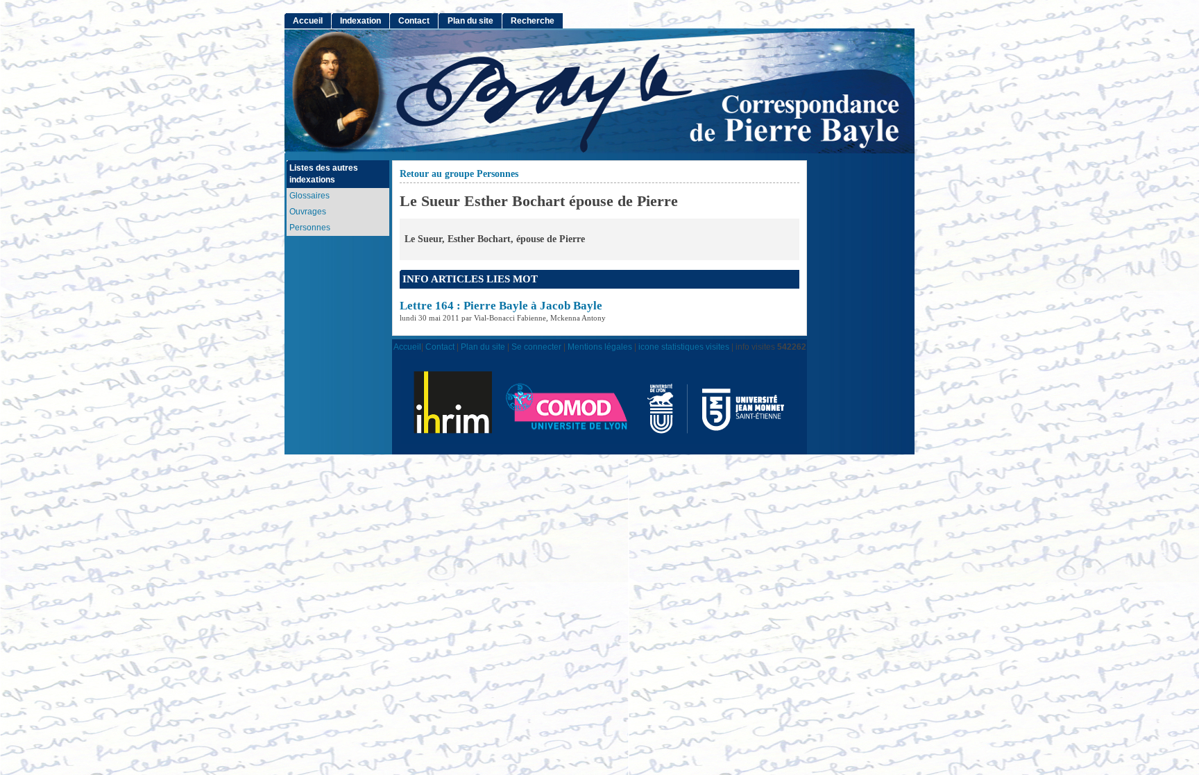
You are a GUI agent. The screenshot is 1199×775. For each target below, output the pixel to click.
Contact (414, 21)
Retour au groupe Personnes (459, 174)
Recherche (532, 21)
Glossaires (309, 196)
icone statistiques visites (683, 346)
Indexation (360, 21)
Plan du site (470, 21)
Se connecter (536, 346)
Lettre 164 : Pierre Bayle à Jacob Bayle (501, 305)
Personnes (309, 227)
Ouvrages (307, 211)
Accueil (308, 21)
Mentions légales (600, 346)
